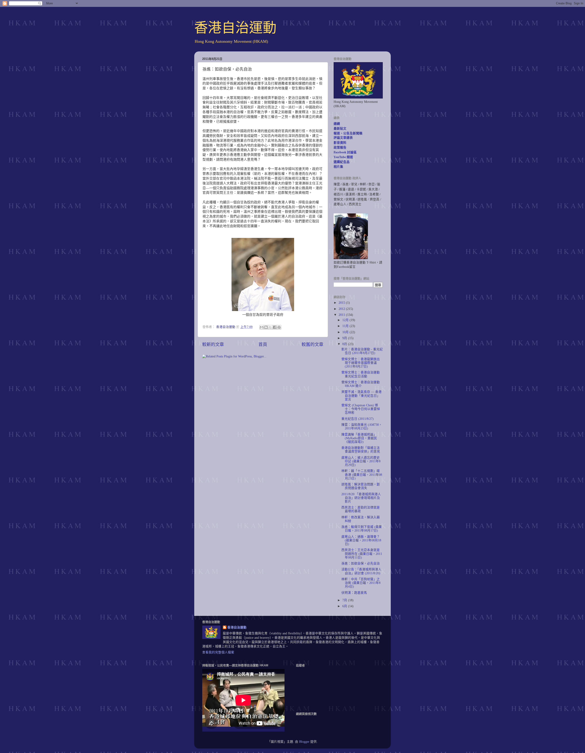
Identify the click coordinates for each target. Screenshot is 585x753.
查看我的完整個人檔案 (218, 652)
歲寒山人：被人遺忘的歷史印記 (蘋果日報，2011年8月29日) (360, 461)
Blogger (304, 741)
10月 (346, 332)
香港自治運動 (235, 27)
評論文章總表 (343, 137)
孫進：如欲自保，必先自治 (360, 563)
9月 (345, 338)
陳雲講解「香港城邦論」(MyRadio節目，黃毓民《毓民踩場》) (359, 438)
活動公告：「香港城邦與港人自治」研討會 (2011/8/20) (361, 571)
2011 (342, 315)
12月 (346, 320)
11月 (346, 326)
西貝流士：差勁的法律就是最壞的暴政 (360, 509)
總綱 (337, 123)
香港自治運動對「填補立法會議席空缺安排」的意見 (360, 449)
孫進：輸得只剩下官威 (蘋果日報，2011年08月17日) (361, 528)
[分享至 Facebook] (274, 327)
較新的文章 (213, 344)
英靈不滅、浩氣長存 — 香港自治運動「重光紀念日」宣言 (361, 395)
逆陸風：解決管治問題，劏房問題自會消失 (360, 486)
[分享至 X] (270, 327)
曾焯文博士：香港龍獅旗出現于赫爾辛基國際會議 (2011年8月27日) (360, 362)
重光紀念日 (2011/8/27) (357, 418)
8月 (345, 344)
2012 (342, 309)
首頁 (262, 344)
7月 (345, 600)
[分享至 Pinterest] (279, 327)
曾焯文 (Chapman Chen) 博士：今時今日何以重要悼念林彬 (360, 409)
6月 (345, 606)
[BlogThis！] (266, 327)
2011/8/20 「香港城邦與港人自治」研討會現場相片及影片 (361, 497)
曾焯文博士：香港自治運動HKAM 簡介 (360, 384)
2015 (342, 302)
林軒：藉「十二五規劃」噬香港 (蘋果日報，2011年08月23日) (361, 474)
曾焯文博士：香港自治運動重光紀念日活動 (360, 374)
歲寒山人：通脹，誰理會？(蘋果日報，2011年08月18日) (361, 540)
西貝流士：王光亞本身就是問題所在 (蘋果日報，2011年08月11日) (361, 553)
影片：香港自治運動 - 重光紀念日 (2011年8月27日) (362, 351)
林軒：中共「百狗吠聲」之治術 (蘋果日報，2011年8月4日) (360, 582)
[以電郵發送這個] (261, 327)
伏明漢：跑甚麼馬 (354, 592)
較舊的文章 (312, 344)
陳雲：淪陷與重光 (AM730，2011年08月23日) (361, 426)
